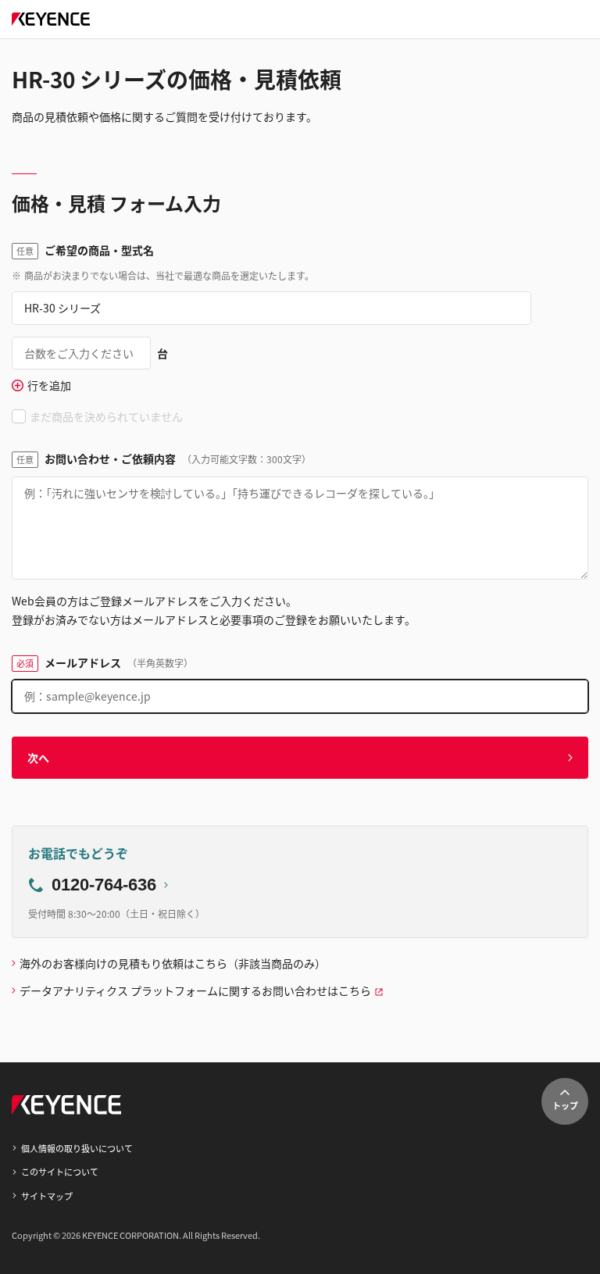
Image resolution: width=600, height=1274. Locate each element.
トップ (565, 1105)
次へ (38, 757)
